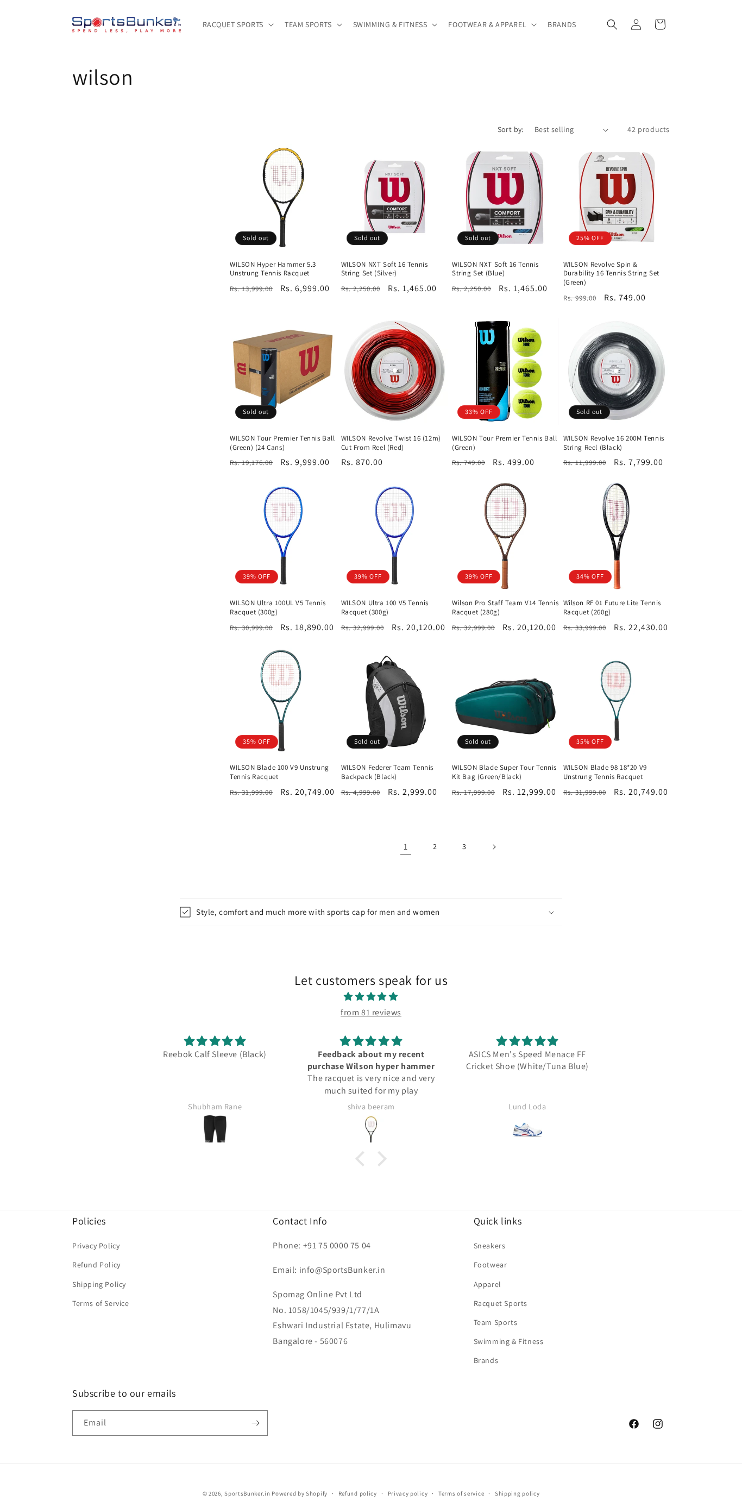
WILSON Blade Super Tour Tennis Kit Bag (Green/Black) (504, 772)
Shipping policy (517, 1493)
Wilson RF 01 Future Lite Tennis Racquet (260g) (612, 608)
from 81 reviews (371, 1012)
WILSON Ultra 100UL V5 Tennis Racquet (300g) (278, 608)
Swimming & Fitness (509, 1341)
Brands (486, 1360)
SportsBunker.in (247, 1493)
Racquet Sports (500, 1303)
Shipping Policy (99, 1284)
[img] (371, 997)
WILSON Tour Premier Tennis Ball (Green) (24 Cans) (282, 443)
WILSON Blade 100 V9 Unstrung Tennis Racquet (279, 772)
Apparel (487, 1284)
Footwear (490, 1265)
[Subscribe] (255, 1423)
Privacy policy (408, 1493)
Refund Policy (96, 1265)
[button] (237, 24)
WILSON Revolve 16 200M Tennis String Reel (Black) (613, 443)
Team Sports (496, 1322)
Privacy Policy (96, 1246)
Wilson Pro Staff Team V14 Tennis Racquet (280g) (505, 608)
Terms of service (461, 1493)
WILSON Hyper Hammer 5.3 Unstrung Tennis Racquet (273, 269)
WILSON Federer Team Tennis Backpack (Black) (387, 772)
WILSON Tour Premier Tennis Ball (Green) (504, 443)
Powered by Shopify (300, 1493)
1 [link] (406, 846)
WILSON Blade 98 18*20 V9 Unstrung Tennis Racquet (605, 772)
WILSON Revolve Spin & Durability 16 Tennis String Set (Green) (611, 273)
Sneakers (490, 1246)
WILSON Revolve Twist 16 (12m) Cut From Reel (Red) (391, 443)
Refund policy (357, 1493)
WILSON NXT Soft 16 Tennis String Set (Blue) (495, 269)
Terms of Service (100, 1303)
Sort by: (511, 129)
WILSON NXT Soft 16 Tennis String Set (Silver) (384, 269)
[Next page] (494, 847)
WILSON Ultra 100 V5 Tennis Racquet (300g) (385, 608)
